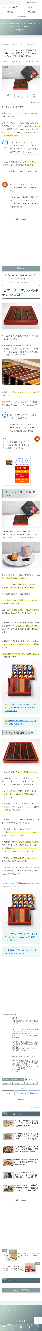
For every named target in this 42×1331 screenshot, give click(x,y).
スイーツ (7, 1079)
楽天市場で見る (21, 468)
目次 (19, 268)
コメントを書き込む (21, 1290)
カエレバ (25, 464)
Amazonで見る (21, 471)
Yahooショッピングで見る (22, 475)
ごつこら (15, 1018)
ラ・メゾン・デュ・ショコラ (23, 145)
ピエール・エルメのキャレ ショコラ (21, 275)
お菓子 (30, 1079)
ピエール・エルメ (31, 1083)
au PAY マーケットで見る (21, 480)
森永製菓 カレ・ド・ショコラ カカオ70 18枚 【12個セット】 (22, 460)
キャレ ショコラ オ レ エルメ (21, 279)
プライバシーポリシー (11, 1310)
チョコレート (18, 1083)
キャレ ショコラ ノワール (20, 282)
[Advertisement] (21, 242)
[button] (37, 690)
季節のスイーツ (19, 1079)
